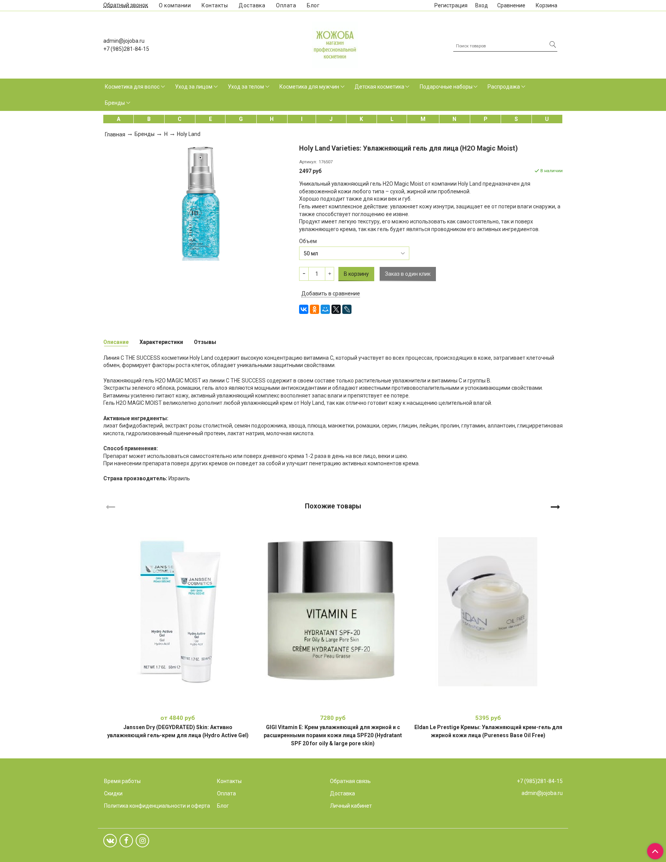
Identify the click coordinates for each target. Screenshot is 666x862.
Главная (115, 134)
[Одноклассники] (314, 309)
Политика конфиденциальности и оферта (157, 806)
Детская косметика (379, 87)
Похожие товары (333, 506)
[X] (336, 309)
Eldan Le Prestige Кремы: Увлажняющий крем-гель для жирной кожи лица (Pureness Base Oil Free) (488, 731)
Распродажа (504, 87)
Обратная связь (350, 781)
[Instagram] (142, 840)
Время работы (122, 781)
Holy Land (188, 134)
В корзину (332, 706)
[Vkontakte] (110, 840)
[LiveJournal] (347, 309)
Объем (308, 241)
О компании (175, 5)
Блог (313, 5)
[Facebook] (126, 840)
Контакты (215, 5)
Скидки (113, 793)
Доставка (252, 5)
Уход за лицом (193, 87)
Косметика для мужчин (309, 87)
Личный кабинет (351, 806)
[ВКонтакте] (303, 309)
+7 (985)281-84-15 (126, 49)
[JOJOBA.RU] (335, 44)
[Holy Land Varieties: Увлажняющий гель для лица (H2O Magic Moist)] (198, 202)
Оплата (286, 5)
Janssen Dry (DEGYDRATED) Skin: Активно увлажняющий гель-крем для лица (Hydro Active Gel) (178, 731)
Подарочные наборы (446, 87)
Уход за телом (246, 87)
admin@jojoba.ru (124, 41)
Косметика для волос (132, 87)
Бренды (115, 103)
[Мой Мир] (325, 309)
